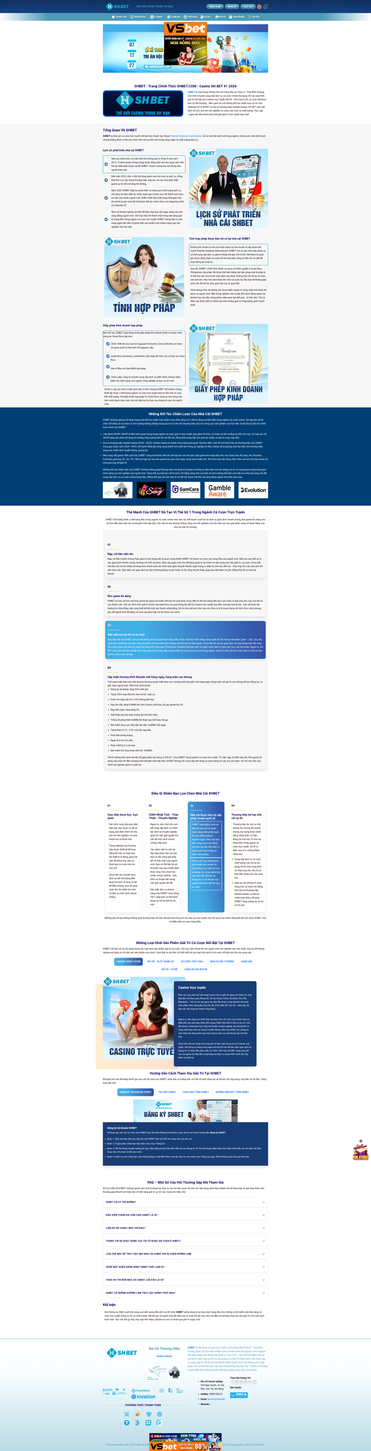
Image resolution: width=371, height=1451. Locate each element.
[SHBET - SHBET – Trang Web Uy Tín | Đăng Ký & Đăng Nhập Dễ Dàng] (117, 6)
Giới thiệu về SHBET (141, 1444)
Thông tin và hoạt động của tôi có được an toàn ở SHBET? (143, 1241)
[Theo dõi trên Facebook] (232, 1382)
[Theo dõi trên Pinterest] (237, 1382)
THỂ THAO (192, 17)
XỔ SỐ (207, 17)
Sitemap (260, 1444)
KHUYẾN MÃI (239, 17)
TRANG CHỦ (121, 17)
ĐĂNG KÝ (232, 6)
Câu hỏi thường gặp (232, 1444)
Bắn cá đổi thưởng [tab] (222, 961)
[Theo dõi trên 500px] (250, 1382)
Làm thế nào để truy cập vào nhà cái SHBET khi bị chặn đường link (148, 1254)
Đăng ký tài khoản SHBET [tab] (136, 1092)
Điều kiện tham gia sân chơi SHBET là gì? (132, 1215)
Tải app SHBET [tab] (167, 1092)
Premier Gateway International (186, 136)
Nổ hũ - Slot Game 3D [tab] (160, 961)
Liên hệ (249, 1444)
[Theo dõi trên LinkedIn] (241, 1382)
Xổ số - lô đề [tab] (170, 969)
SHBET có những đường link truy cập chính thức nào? (140, 1293)
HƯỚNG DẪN (139, 17)
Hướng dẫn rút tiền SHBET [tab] (232, 1092)
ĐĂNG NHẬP (215, 6)
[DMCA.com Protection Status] (239, 1395)
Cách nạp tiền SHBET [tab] (196, 1092)
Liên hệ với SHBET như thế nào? (125, 1228)
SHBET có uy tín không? (121, 1202)
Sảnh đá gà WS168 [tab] (195, 969)
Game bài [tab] (246, 961)
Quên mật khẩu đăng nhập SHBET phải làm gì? (135, 1267)
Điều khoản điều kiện (117, 1444)
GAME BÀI (175, 17)
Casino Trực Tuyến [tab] (129, 961)
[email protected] (216, 1399)
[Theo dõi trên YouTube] (246, 1382)
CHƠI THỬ (248, 6)
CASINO (158, 17)
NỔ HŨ (222, 17)
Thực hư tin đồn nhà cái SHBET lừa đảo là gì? (135, 1279)
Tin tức (256, 17)
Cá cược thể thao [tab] (192, 961)
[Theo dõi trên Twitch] (255, 1382)
